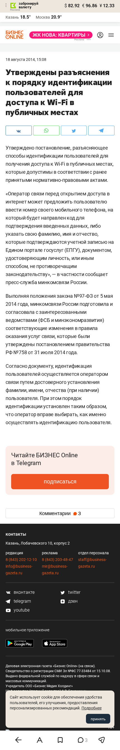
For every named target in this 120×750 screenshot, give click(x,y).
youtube (21, 610)
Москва (43, 17)
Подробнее (91, 708)
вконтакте (24, 592)
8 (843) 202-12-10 (21, 559)
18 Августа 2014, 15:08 (26, 59)
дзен (72, 601)
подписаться (60, 481)
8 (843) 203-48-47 (57, 559)
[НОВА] (59, 35)
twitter (73, 592)
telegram (22, 601)
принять (98, 719)
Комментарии (60, 513)
